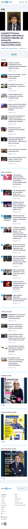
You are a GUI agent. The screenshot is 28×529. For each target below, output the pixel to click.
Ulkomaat (15, 48)
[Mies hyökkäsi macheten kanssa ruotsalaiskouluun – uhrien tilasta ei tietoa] (4, 87)
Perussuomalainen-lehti (20, 505)
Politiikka (3, 48)
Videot (2, 509)
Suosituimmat (18, 499)
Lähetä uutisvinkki (19, 503)
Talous (7, 48)
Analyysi (11, 48)
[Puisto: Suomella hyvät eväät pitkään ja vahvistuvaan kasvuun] (4, 152)
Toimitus (17, 501)
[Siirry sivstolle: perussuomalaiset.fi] (7, 523)
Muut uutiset (4, 505)
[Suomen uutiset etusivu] (6, 2)
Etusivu (16, 497)
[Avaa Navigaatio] (26, 2)
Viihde (2, 513)
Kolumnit (3, 511)
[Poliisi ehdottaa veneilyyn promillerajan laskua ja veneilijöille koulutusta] (4, 131)
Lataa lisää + (14, 54)
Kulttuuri (3, 507)
